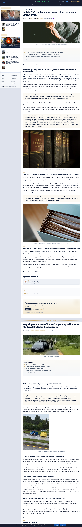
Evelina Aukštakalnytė (48, 18)
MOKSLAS (41, 4)
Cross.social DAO (14, 75)
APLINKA (48, 4)
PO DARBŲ (62, 4)
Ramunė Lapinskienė (50, 330)
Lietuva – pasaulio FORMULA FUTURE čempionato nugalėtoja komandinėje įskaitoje (12, 29)
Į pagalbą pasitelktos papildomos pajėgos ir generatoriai (38, 366)
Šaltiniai (28, 59)
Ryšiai (3, 78)
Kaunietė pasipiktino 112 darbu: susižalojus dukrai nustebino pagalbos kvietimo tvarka (12, 62)
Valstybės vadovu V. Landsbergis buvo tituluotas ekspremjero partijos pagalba (43, 56)
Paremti (27, 309)
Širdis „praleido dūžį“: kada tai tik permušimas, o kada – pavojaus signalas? (10, 19)
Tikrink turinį (13, 81)
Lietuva (30, 9)
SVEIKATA (34, 4)
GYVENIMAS (54, 4)
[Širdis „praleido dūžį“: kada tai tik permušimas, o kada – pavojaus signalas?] (10, 15)
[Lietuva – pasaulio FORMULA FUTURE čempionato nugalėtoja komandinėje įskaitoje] (3, 29)
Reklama (3, 83)
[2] (49, 89)
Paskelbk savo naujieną (75, 1)
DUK (11, 80)
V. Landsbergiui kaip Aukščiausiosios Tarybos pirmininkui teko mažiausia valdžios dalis (44, 52)
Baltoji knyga (13, 78)
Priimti (57, 525)
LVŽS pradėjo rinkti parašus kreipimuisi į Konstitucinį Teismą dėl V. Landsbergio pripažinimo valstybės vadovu (51, 293)
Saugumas (43, 330)
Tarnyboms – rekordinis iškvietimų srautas (35, 368)
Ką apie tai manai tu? (30, 58)
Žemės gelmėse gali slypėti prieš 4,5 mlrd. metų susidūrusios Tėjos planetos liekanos (10, 46)
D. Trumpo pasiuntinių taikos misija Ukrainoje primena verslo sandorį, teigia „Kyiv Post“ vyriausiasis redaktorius (12, 67)
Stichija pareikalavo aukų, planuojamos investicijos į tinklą (38, 370)
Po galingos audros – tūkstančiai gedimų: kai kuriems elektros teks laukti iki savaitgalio (51, 325)
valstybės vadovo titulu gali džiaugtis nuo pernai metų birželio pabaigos (48, 251)
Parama (3, 75)
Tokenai (3, 80)
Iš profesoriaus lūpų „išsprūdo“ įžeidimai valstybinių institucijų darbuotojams (42, 54)
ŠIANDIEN (20, 4)
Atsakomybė (13, 83)
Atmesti (63, 525)
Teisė (41, 18)
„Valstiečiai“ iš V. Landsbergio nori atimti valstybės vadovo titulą (49, 13)
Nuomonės (36, 18)
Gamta (32, 330)
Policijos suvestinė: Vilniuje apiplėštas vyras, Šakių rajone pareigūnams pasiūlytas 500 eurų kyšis (12, 24)
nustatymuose (48, 525)
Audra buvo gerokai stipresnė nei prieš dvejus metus (37, 364)
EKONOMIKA (27, 4)
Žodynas (3, 81)
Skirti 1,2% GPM (37, 309)
